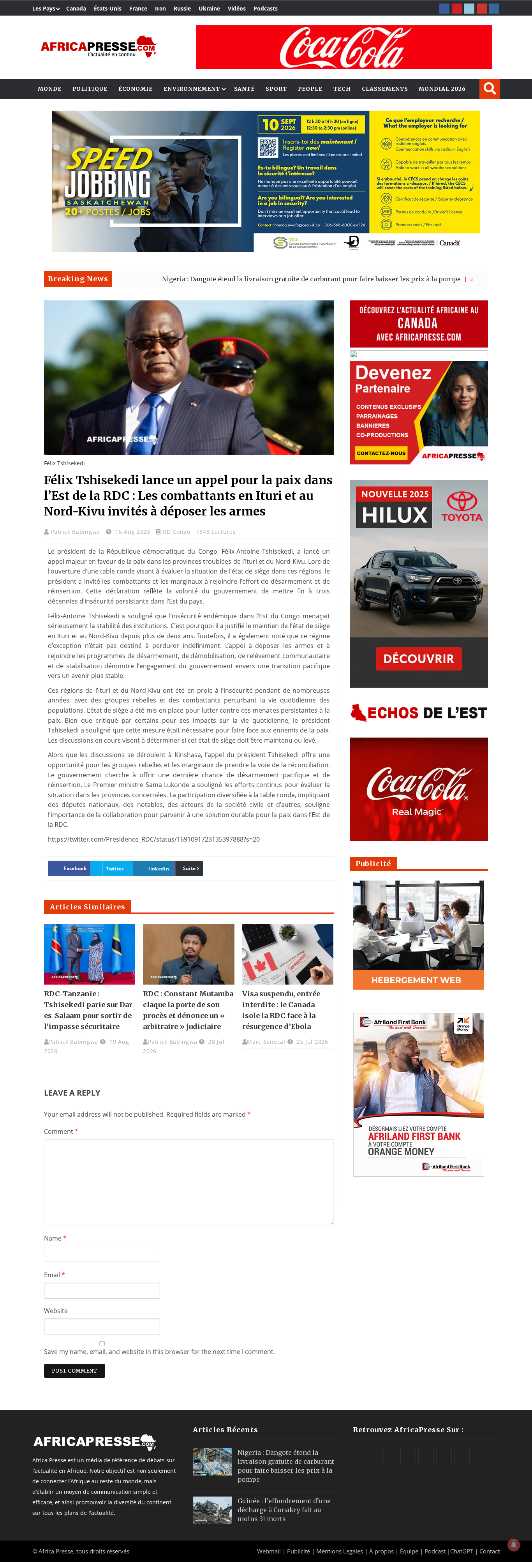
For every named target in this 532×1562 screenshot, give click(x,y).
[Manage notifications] (513, 1545)
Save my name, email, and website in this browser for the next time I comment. (159, 1351)
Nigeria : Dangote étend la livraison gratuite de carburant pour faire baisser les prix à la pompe (253, 279)
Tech (342, 88)
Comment (61, 1131)
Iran (160, 8)
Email (54, 1275)
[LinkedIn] (469, 9)
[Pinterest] (457, 9)
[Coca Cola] (344, 47)
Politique (89, 88)
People (310, 88)
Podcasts (266, 8)
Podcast (435, 1551)
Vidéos (237, 8)
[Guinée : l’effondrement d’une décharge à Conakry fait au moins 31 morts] (212, 1510)
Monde (50, 88)
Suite (189, 868)
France (138, 8)
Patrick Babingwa (76, 531)
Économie (135, 88)
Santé (244, 88)
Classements (385, 88)
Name (55, 1238)
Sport (276, 88)
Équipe (410, 1551)
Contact (489, 1551)
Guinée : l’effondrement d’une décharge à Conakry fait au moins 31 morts (284, 1510)
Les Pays (43, 8)
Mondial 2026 (442, 88)
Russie (182, 8)
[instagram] (494, 9)
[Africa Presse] (98, 46)
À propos (381, 1551)
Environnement (192, 88)
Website (56, 1310)
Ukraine (209, 8)
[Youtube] (482, 9)
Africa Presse (56, 1551)
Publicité (299, 1551)
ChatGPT (461, 1551)
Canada (76, 8)
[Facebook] (444, 9)
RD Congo (176, 531)
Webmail (269, 1551)
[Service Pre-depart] (266, 249)
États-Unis (108, 8)
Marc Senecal (266, 1041)
